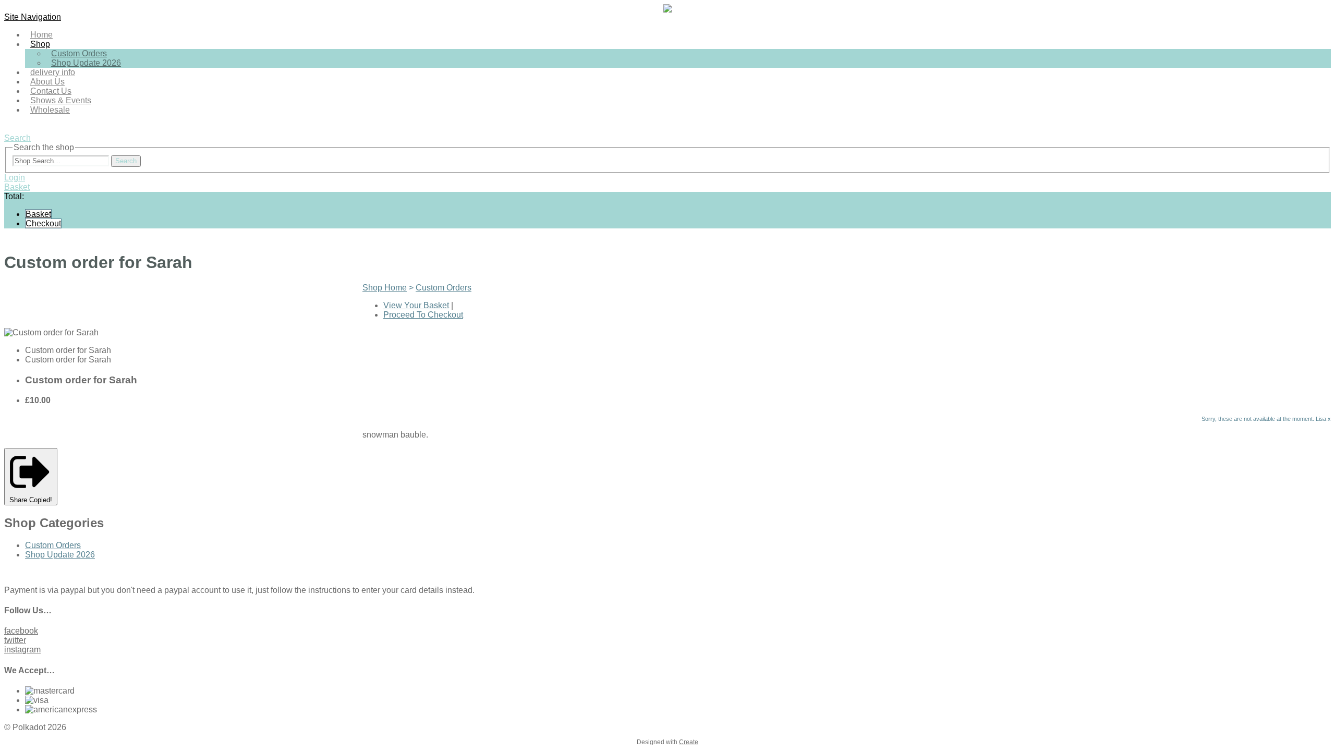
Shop (40, 44)
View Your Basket (416, 305)
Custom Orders (443, 287)
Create (688, 742)
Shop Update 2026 (86, 62)
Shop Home (384, 287)
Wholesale (50, 109)
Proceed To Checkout (423, 314)
